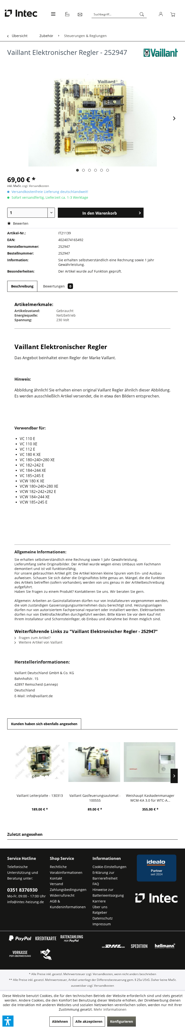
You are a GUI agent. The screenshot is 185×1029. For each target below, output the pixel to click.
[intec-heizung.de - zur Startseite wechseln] (21, 14)
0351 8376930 (22, 890)
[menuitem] (52, 17)
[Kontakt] (80, 14)
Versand (56, 884)
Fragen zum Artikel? (34, 637)
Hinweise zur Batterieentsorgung (108, 892)
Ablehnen (60, 1021)
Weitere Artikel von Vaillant (40, 642)
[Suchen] (142, 14)
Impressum (101, 924)
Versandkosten (103, 974)
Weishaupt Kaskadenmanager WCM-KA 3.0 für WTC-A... (150, 798)
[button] (7, 1021)
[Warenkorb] (173, 14)
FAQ (95, 884)
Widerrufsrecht (62, 895)
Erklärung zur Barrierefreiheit (105, 875)
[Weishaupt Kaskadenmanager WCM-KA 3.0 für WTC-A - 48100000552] (150, 761)
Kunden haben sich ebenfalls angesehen (44, 724)
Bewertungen (57, 286)
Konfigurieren (121, 1021)
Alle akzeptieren (88, 1021)
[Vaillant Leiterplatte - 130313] (39, 761)
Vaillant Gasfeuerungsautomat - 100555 (95, 798)
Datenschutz (102, 918)
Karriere (99, 901)
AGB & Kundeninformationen (68, 904)
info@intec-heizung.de (25, 902)
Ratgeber (99, 912)
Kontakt (56, 878)
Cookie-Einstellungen (109, 866)
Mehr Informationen (110, 1009)
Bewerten (20, 223)
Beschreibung (22, 286)
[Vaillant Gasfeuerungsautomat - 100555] (94, 761)
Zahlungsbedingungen (68, 889)
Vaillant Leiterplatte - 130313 (40, 795)
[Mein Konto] (161, 14)
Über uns (99, 907)
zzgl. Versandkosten (35, 186)
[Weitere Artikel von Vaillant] (161, 57)
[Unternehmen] (67, 14)
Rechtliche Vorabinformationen (66, 869)
